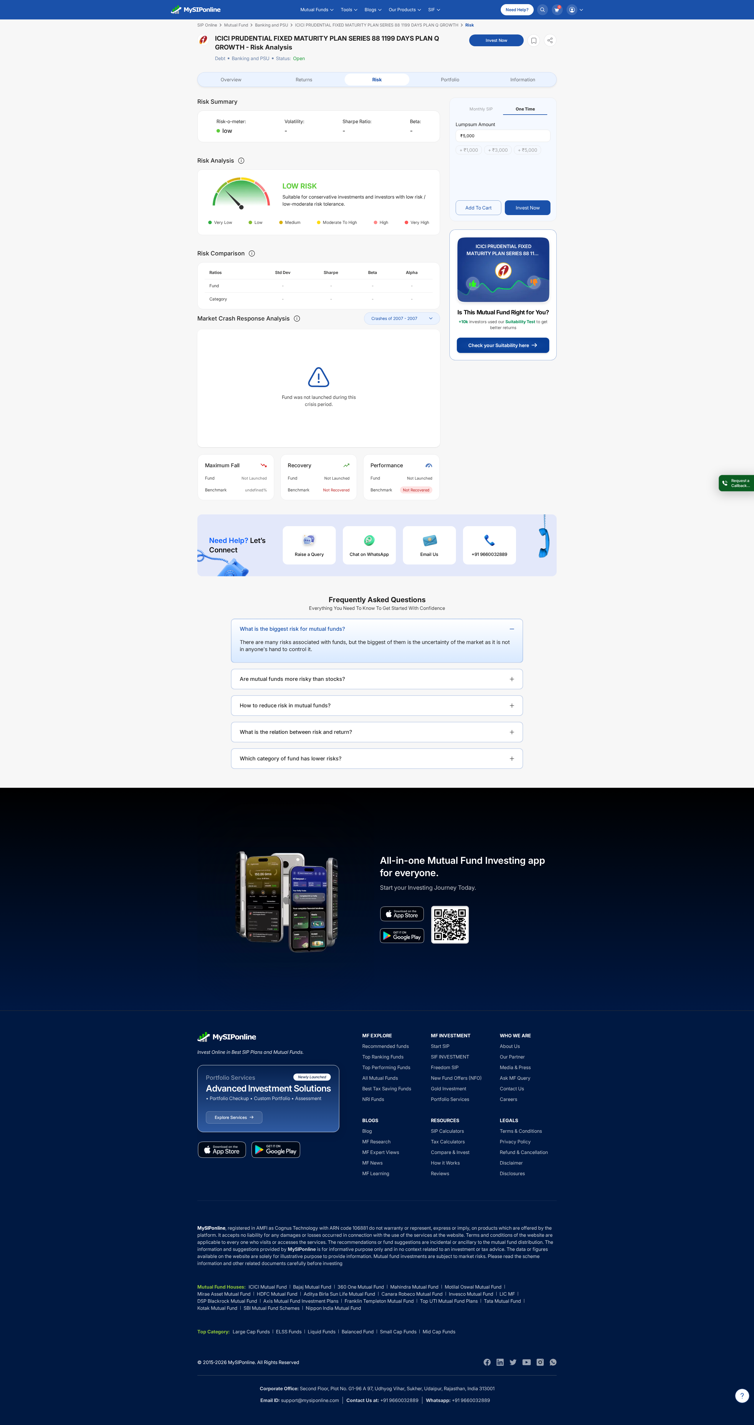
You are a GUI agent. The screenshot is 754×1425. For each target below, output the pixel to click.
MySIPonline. (242, 1362)
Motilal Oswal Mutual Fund (473, 1287)
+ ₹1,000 (468, 150)
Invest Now (496, 40)
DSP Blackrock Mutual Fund (227, 1301)
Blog (367, 1131)
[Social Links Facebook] (487, 1362)
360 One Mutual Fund (361, 1287)
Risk (377, 79)
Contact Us (512, 1089)
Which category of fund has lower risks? (291, 758)
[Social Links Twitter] (513, 1362)
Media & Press (515, 1067)
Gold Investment (448, 1089)
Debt (220, 58)
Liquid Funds (321, 1332)
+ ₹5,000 (527, 150)
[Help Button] (742, 1396)
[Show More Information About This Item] (241, 160)
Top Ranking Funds (383, 1057)
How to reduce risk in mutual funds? (285, 705)
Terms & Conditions (521, 1131)
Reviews (440, 1173)
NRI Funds (373, 1099)
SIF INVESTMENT (450, 1057)
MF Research (376, 1142)
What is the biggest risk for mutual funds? (292, 629)
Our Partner (512, 1057)
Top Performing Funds (386, 1067)
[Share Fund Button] (550, 40)
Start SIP (440, 1046)
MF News (372, 1163)
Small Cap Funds (398, 1332)
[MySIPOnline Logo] (196, 10)
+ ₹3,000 (498, 150)
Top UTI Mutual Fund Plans (449, 1301)
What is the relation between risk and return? (296, 732)
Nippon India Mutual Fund (333, 1308)
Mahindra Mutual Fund (414, 1287)
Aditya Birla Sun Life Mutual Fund (339, 1294)
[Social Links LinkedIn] (500, 1362)
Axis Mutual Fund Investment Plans (300, 1301)
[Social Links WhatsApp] (553, 1362)
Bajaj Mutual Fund (312, 1287)
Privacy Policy (515, 1142)
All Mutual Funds (380, 1078)
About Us (510, 1046)
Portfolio (450, 79)
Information (522, 79)
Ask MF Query (515, 1078)
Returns (304, 79)
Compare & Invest (450, 1152)
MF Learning (375, 1173)
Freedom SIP (445, 1067)
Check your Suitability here (498, 345)
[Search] (542, 9)
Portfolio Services (450, 1099)
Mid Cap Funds (439, 1332)
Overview (231, 79)
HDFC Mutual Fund (277, 1294)
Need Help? (517, 9)
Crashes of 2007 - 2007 (394, 318)
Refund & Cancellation (524, 1152)
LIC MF (507, 1294)
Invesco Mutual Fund (471, 1294)
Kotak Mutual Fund (217, 1308)
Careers (508, 1099)
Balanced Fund (358, 1332)
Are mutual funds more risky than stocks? (292, 679)
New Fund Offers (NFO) (456, 1078)
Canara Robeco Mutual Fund (412, 1294)
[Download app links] (402, 913)
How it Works (445, 1163)
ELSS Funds (289, 1332)
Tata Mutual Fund (502, 1301)
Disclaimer (511, 1163)
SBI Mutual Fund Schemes (272, 1308)
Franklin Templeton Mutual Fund (379, 1301)
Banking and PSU (250, 58)
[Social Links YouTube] (526, 1362)
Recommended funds (385, 1046)
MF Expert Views (380, 1152)
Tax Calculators (448, 1142)
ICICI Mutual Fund (268, 1287)
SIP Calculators (447, 1131)
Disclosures (512, 1173)
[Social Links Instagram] (540, 1362)
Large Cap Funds (251, 1332)
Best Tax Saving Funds (386, 1089)
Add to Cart (478, 208)
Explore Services (231, 1117)
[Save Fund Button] (533, 40)
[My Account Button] (574, 9)
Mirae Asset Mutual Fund (224, 1294)
